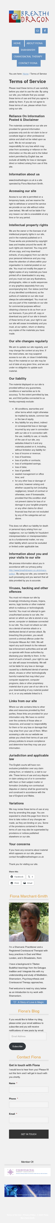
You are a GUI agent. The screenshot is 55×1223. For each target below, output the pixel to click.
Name (13, 1083)
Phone (13, 1098)
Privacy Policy (29, 1215)
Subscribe (17, 1046)
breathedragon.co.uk (29, 17)
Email (13, 1113)
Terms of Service (14, 1215)
